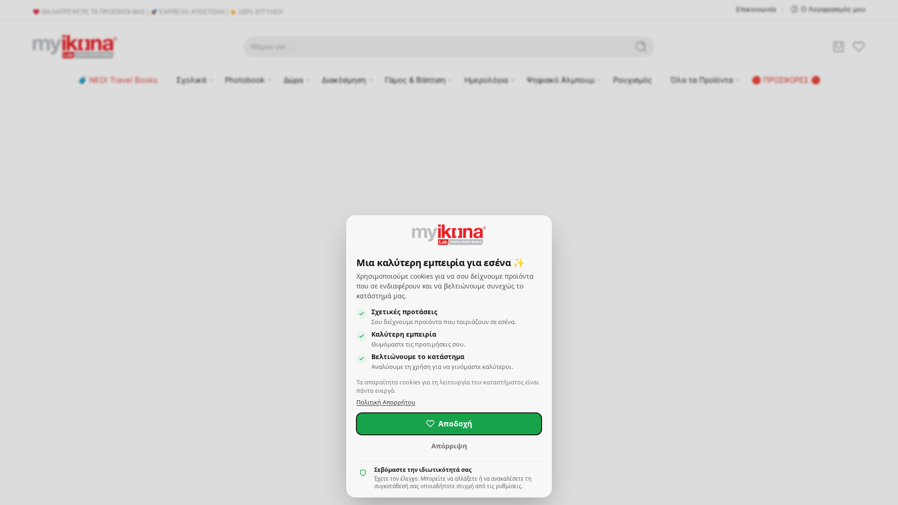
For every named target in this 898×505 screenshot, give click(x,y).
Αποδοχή (455, 423)
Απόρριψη (449, 445)
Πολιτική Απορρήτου (385, 402)
